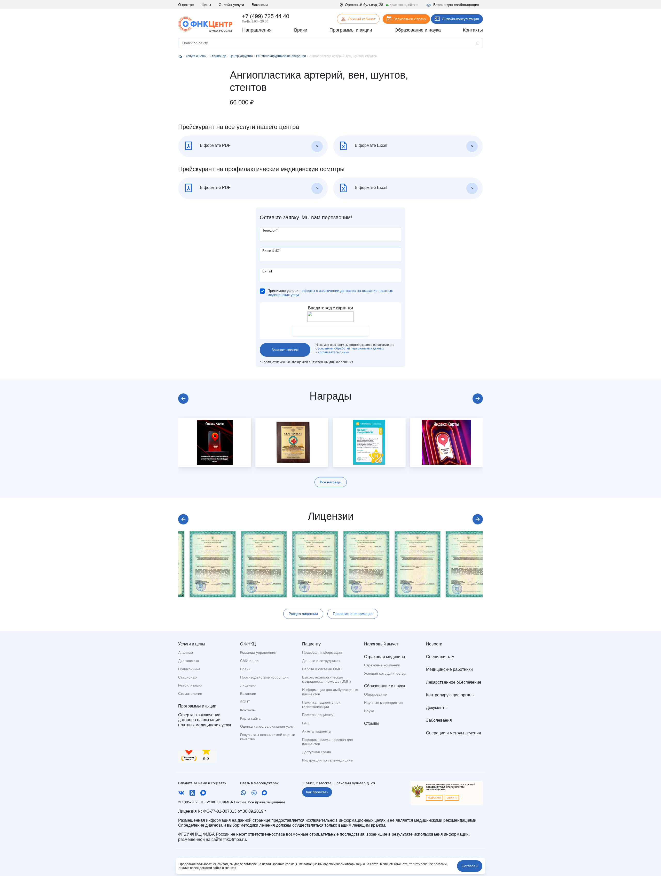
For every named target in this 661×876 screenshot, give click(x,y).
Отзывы (371, 723)
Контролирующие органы (450, 695)
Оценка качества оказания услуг (267, 726)
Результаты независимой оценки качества (267, 737)
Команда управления (258, 652)
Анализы (185, 652)
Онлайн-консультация (460, 19)
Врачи (245, 669)
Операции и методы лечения (453, 733)
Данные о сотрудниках (321, 661)
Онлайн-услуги (231, 5)
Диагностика (188, 661)
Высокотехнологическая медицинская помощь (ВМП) (326, 679)
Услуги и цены (191, 644)
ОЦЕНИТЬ (452, 798)
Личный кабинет (361, 19)
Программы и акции (197, 706)
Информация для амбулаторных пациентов (330, 692)
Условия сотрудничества (385, 673)
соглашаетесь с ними (333, 352)
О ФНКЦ (248, 644)
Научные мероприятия (383, 702)
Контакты (248, 710)
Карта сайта (250, 718)
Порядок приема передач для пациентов (327, 741)
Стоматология (190, 693)
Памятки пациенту (317, 715)
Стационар (187, 677)
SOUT (245, 702)
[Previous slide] (183, 398)
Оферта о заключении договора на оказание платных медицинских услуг (205, 720)
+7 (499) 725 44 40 (265, 16)
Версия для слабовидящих (456, 5)
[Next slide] (478, 398)
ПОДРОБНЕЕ (434, 798)
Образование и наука (384, 686)
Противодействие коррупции (264, 677)
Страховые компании (382, 665)
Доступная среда (316, 752)
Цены (206, 5)
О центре (186, 5)
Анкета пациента (316, 731)
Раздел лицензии (303, 614)
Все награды (330, 482)
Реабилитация (190, 685)
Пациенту (311, 644)
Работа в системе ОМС (322, 669)
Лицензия (248, 685)
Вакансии (260, 5)
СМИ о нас (249, 661)
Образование (375, 694)
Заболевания (439, 720)
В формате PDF (215, 145)
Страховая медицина (384, 656)
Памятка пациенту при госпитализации (321, 704)
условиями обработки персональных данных (351, 348)
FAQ (305, 723)
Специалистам (440, 656)
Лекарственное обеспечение (453, 682)
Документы (436, 707)
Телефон (270, 230)
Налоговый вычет (381, 644)
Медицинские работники (449, 669)
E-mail (267, 271)
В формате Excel (370, 145)
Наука (369, 711)
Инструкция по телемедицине (327, 760)
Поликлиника (189, 669)
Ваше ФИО (271, 251)
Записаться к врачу (410, 19)
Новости (434, 644)
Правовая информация (353, 614)
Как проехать (317, 792)
